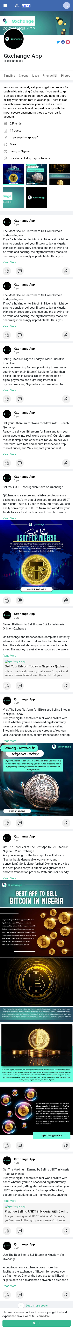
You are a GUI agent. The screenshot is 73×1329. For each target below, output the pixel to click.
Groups (23, 75)
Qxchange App (24, 220)
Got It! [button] (36, 1323)
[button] (66, 5)
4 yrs (16, 1163)
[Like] (36, 272)
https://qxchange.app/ (24, 137)
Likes (35, 75)
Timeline (9, 75)
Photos (65, 75)
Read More (9, 262)
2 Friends (16, 123)
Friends (49, 75)
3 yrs (16, 224)
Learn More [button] (43, 1316)
